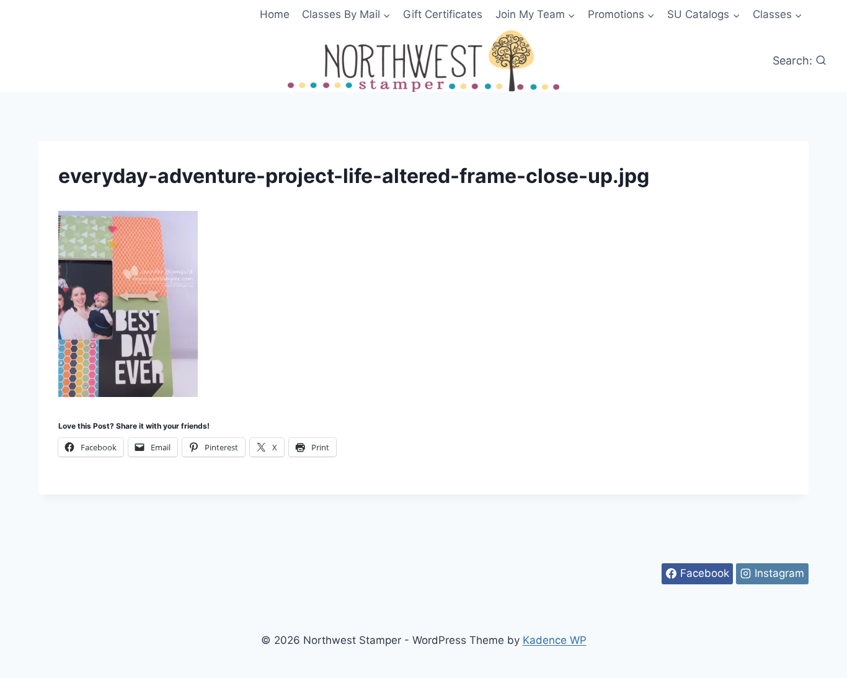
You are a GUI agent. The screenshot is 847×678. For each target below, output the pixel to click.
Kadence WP (555, 640)
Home (275, 14)
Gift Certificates (442, 14)
